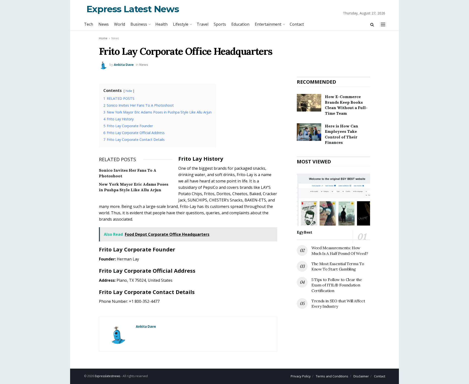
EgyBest (304, 232)
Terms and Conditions (332, 376)
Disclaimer (361, 376)
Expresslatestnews (107, 376)
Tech (88, 24)
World (119, 24)
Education (240, 24)
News (103, 24)
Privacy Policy (301, 376)
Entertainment (268, 24)
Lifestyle (180, 24)
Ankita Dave (124, 64)
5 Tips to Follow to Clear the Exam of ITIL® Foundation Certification (336, 285)
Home (103, 38)
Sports (220, 24)
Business (138, 24)
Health (161, 24)
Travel (202, 24)
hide (129, 91)
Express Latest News (132, 8)
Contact (297, 24)
